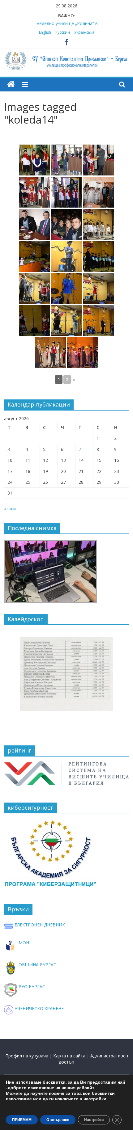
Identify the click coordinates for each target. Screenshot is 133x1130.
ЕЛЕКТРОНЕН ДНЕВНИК (39, 925)
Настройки (94, 1119)
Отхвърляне (57, 1119)
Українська (84, 32)
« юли (10, 509)
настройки (95, 1099)
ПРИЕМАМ (22, 1119)
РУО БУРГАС (31, 986)
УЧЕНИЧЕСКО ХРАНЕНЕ (38, 1008)
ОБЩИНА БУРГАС (36, 965)
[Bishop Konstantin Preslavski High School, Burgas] (11, 84)
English (45, 32)
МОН (23, 943)
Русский (62, 32)
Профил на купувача (26, 1056)
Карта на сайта (69, 1056)
